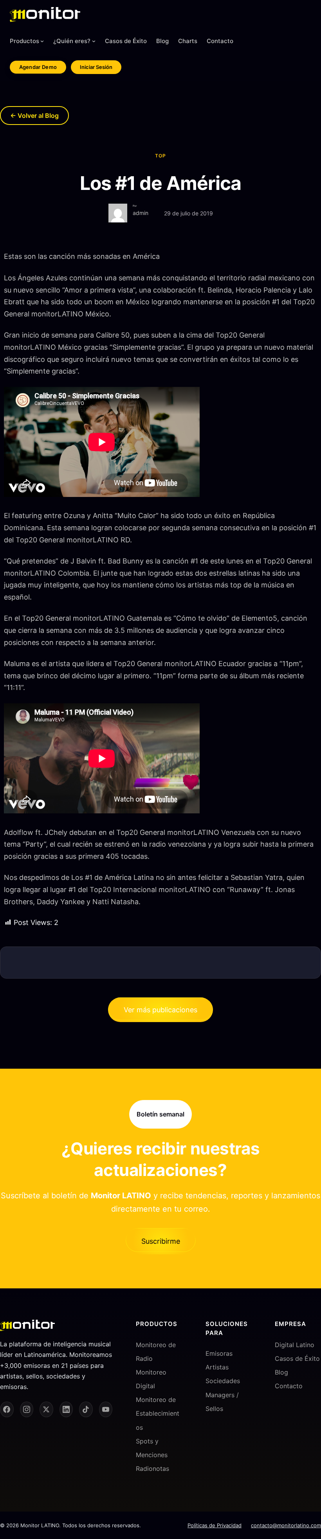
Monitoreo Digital (151, 1378)
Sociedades (223, 1381)
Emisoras (219, 1353)
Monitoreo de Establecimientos (157, 1413)
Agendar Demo (38, 67)
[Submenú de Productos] (42, 41)
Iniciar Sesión (96, 67)
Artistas (217, 1367)
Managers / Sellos (222, 1401)
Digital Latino (294, 1344)
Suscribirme (160, 1241)
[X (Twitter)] (46, 1409)
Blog (281, 1372)
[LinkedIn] (66, 1409)
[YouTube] (106, 1409)
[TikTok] (86, 1409)
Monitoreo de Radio (156, 1351)
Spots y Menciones (152, 1447)
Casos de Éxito (297, 1358)
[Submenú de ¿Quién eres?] (94, 41)
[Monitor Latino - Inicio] (45, 14)
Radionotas (152, 1468)
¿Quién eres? (71, 41)
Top (160, 156)
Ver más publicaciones (160, 1010)
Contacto (289, 1386)
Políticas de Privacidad (215, 1525)
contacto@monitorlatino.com (286, 1525)
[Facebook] (7, 1409)
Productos (24, 41)
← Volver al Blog (34, 115)
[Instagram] (27, 1409)
